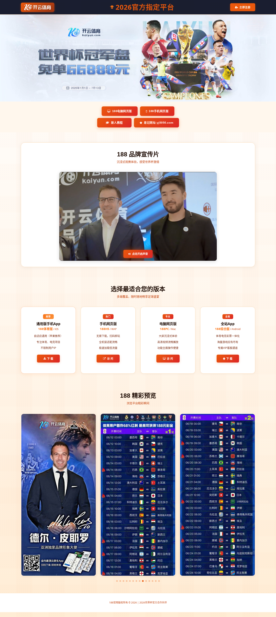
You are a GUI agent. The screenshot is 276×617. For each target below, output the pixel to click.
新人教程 (117, 122)
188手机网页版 (159, 111)
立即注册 (244, 7)
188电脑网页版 (122, 111)
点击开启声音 (140, 253)
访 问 (110, 358)
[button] (117, 581)
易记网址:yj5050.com (158, 122)
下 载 (50, 358)
